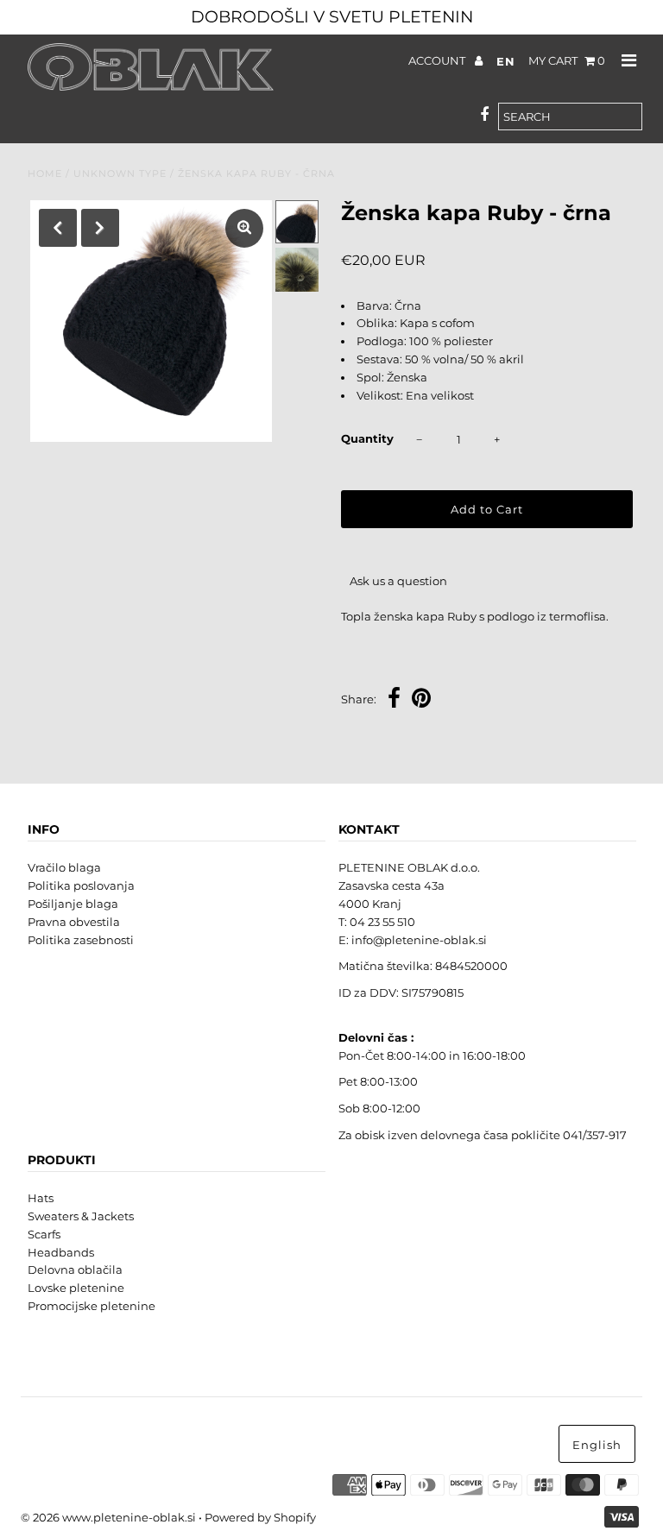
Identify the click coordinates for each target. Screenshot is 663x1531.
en (505, 61)
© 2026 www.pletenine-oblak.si (108, 1517)
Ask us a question (398, 581)
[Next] (100, 228)
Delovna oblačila (75, 1269)
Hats (41, 1198)
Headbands (61, 1252)
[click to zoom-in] (244, 228)
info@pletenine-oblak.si (419, 940)
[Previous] (58, 228)
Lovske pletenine (76, 1288)
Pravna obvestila (74, 922)
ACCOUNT (438, 60)
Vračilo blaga (64, 867)
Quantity (367, 438)
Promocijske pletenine (91, 1306)
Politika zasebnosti (81, 940)
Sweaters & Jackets (81, 1216)
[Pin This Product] (421, 700)
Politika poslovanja (81, 885)
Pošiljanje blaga (73, 903)
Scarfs (44, 1234)
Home (45, 173)
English (597, 1445)
